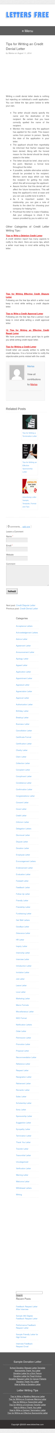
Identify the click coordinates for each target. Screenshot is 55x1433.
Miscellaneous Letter (25, 1011)
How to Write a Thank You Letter (27, 1407)
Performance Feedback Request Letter (26, 1326)
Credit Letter (21, 815)
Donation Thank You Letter (27, 1381)
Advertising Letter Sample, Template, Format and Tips (29, 502)
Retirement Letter (23, 1083)
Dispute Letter (22, 841)
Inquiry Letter (21, 946)
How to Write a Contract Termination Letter (28, 1410)
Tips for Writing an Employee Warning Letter (27, 1399)
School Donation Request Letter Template (27, 1367)
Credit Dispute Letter (25, 605)
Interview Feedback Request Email (24, 1345)
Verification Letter (23, 1168)
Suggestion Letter (23, 1122)
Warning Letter (22, 1174)
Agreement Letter (23, 645)
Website (10, 554)
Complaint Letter (23, 769)
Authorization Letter (24, 704)
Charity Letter (21, 750)
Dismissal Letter (23, 835)
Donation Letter (22, 848)
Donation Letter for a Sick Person (27, 1373)
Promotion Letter (23, 1044)
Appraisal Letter (22, 684)
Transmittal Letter (23, 1155)
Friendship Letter (23, 907)
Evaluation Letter (23, 874)
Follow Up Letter (23, 894)
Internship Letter (23, 952)
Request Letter (22, 1070)
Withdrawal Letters (24, 1188)
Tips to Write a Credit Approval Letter (24, 313)
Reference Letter (23, 1063)
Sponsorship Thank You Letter (27, 1370)
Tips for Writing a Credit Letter (21, 346)
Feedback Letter (23, 887)
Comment (10, 563)
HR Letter (20, 939)
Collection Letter (23, 763)
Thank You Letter (23, 1142)
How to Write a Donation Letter (27, 1384)
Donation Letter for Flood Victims (27, 1376)
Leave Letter (21, 985)
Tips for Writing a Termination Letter (29, 434)
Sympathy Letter (23, 1129)
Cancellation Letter (24, 730)
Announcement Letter (25, 652)
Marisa (30, 366)
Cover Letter (21, 809)
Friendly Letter (22, 900)
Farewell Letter (22, 880)
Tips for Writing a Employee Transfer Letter (27, 1404)
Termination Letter (23, 1135)
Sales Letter (21, 1096)
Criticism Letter (22, 822)
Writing (19, 1194)
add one (26, 526)
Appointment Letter (24, 678)
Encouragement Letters (26, 861)
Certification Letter (24, 743)
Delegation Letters (23, 828)
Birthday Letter (22, 711)
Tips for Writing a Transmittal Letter (28, 1401)
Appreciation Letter (24, 691)
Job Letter (20, 978)
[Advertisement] (28, 74)
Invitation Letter (22, 972)
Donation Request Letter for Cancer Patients (27, 1378)
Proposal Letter (22, 1050)
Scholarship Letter (23, 1103)
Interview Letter (22, 959)
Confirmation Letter (24, 789)
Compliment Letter (24, 776)
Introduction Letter (23, 965)
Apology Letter (22, 658)
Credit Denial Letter (29, 608)
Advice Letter (21, 639)
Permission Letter (23, 1037)
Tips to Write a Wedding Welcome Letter (27, 1396)
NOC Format (21, 1018)
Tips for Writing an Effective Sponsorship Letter (29, 467)
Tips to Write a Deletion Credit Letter (24, 235)
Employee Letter (23, 854)
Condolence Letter (23, 782)
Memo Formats (22, 1005)
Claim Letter (21, 756)
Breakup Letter (22, 717)
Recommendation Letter (26, 1057)
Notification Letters (24, 1024)
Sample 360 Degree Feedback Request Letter (26, 1317)
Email (9, 545)
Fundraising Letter (23, 913)
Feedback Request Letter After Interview (26, 1308)
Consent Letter (22, 802)
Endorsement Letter (24, 867)
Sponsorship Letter (24, 1116)
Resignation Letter (23, 1076)
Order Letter (21, 1031)
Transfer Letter (22, 1148)
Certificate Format (23, 737)
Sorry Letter (21, 1109)
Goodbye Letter (22, 926)
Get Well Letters (23, 920)
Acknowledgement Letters (27, 632)
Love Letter (21, 992)
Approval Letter (22, 697)
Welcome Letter (22, 1181)
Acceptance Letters (24, 626)
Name (9, 536)
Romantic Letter (22, 1090)
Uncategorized (22, 1161)
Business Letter (22, 724)
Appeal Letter (21, 665)
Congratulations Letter (25, 795)
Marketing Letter (23, 998)
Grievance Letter (23, 933)
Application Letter (23, 671)
